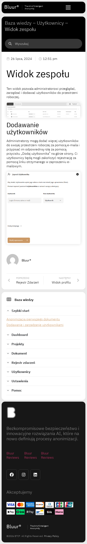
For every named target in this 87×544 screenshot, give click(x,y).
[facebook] (11, 474)
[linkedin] (35, 474)
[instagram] (24, 474)
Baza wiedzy (24, 300)
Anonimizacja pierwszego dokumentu (33, 319)
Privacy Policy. (51, 536)
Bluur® (11, 7)
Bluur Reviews (12, 455)
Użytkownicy (50, 23)
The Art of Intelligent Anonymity (34, 7)
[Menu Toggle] (68, 7)
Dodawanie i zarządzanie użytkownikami (35, 325)
